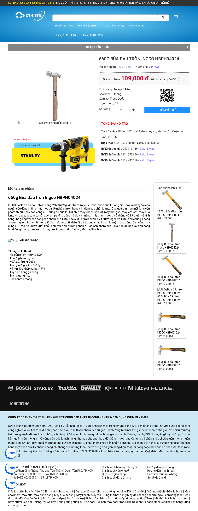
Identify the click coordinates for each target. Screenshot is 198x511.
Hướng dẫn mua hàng (160, 467)
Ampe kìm (125, 501)
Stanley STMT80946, (66, 35)
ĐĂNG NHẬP (153, 3)
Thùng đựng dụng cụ (70, 501)
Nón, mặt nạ (113, 498)
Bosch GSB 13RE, (64, 25)
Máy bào (166, 491)
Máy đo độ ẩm (33, 498)
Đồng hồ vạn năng (171, 501)
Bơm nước (14, 501)
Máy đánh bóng (43, 495)
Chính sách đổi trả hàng (116, 477)
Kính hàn (89, 501)
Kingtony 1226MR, (87, 25)
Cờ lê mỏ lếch (49, 491)
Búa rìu (29, 491)
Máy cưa (27, 495)
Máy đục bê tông (64, 495)
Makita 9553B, (136, 25)
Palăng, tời (39, 501)
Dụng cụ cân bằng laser (168, 495)
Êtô (124, 491)
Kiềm (130, 491)
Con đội (27, 501)
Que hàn (101, 501)
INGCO (155, 66)
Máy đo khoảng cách (140, 495)
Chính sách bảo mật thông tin (120, 467)
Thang (149, 498)
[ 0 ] (182, 16)
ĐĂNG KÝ (140, 3)
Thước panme (75, 498)
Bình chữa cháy (94, 498)
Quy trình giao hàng (114, 474)
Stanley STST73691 (92, 35)
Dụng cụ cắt (66, 491)
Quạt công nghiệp (133, 498)
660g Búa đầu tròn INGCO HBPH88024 (168, 298)
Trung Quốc (117, 98)
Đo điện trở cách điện (145, 501)
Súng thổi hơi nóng (114, 495)
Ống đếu (140, 491)
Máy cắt (178, 491)
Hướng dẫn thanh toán (161, 470)
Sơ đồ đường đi (156, 477)
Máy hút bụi (161, 498)
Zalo (142, 148)
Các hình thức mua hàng (162, 474)
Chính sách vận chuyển (116, 470)
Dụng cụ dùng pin (86, 491)
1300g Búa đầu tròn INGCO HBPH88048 (169, 213)
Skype (150, 148)
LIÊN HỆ (164, 3)
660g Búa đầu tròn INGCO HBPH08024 (168, 331)
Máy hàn (112, 501)
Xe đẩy (51, 501)
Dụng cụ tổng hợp (109, 491)
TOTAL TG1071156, (113, 25)
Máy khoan (83, 495)
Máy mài (96, 495)
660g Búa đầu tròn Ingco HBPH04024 (168, 246)
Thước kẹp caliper (54, 498)
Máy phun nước (179, 498)
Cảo (37, 491)
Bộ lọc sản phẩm (97, 47)
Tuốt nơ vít (153, 491)
